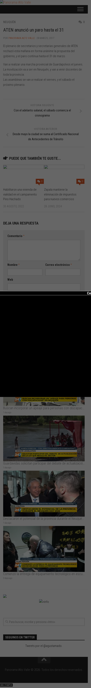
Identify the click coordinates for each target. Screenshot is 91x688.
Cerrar (89, 293)
